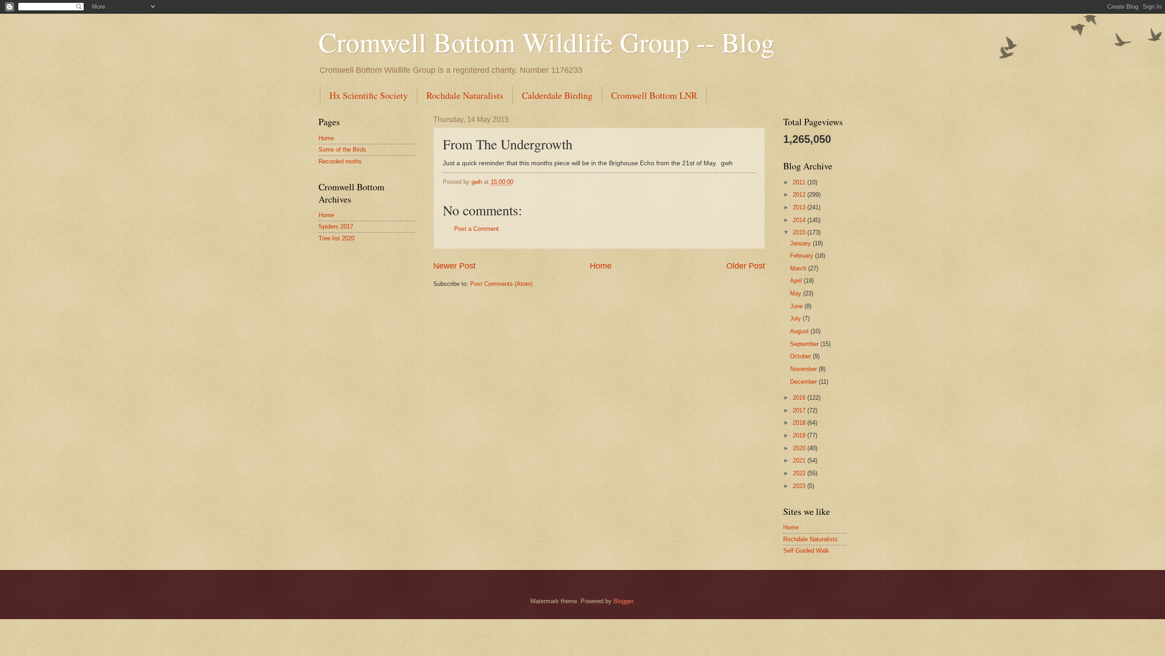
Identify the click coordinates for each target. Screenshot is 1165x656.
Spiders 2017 (336, 226)
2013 (800, 207)
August (800, 331)
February (802, 255)
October (801, 356)
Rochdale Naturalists (464, 95)
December (804, 381)
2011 (800, 182)
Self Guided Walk (806, 550)
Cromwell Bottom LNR (654, 95)
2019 (800, 435)
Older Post (745, 265)
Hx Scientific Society (368, 95)
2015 (800, 232)
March (799, 268)
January (801, 243)
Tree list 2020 (337, 238)
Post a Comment (476, 228)
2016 (800, 397)
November (804, 369)
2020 (800, 448)
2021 (800, 460)
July (796, 318)
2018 (800, 422)
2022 (800, 473)
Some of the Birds (342, 149)
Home (601, 265)
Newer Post (454, 265)
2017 (800, 410)
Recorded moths (340, 161)
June (797, 306)
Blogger (623, 601)
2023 (800, 486)
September (805, 344)
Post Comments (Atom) (501, 283)
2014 (800, 220)
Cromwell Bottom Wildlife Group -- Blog (547, 42)
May (796, 293)
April (797, 280)
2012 (800, 194)
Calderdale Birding (557, 95)
